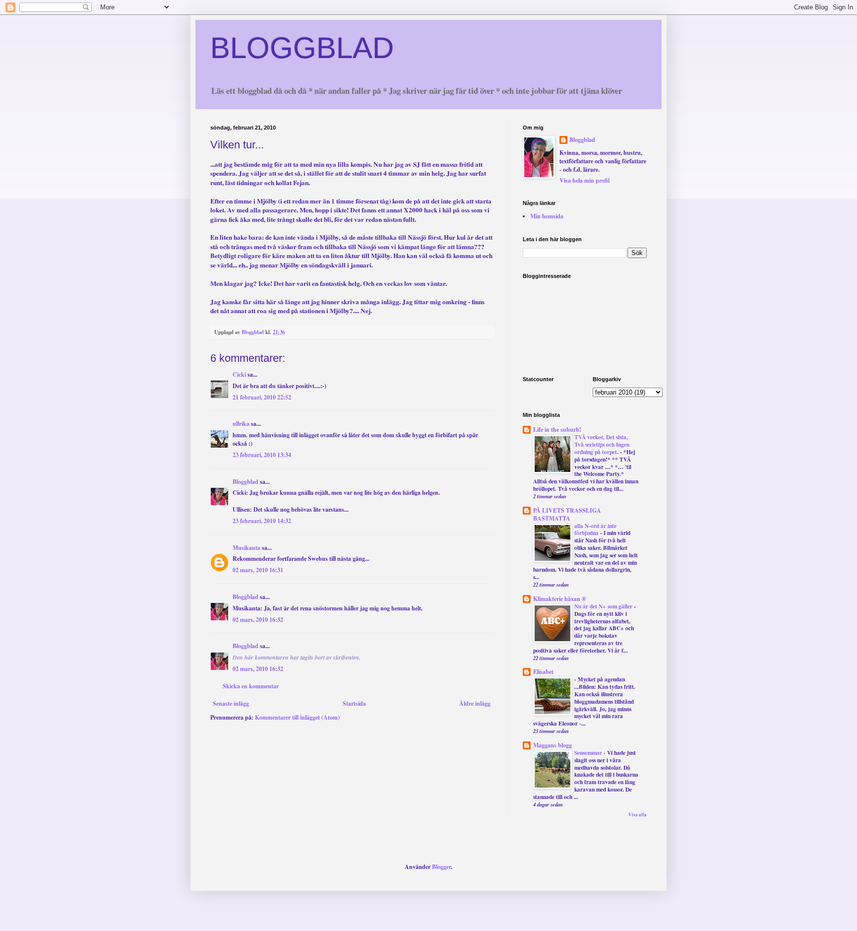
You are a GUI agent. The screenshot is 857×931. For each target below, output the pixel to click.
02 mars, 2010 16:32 (258, 619)
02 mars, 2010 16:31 (258, 570)
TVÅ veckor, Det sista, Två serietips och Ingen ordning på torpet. (601, 444)
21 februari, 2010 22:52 (262, 397)
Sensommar (589, 752)
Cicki (239, 374)
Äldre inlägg (474, 703)
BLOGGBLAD (302, 48)
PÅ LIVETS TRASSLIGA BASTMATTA (567, 514)
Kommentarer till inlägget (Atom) (297, 717)
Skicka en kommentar (251, 686)
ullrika (241, 423)
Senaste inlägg (231, 703)
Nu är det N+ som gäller (604, 606)
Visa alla (637, 814)
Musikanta (246, 547)
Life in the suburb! (557, 429)
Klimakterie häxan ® (559, 599)
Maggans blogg (552, 745)
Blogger (441, 867)
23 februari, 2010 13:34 (262, 455)
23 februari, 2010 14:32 (262, 521)
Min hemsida (546, 216)
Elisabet (543, 671)
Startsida (354, 703)
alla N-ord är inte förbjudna (595, 529)
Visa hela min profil (584, 180)
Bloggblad (245, 481)
